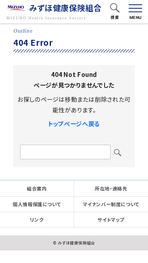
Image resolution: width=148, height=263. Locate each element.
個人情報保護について (37, 204)
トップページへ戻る (73, 123)
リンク (36, 219)
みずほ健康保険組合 (65, 8)
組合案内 (37, 188)
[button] (114, 8)
